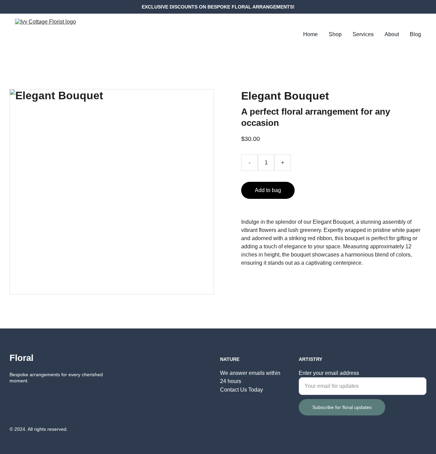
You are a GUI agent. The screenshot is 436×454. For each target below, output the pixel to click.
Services (363, 34)
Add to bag (268, 190)
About (392, 34)
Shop (335, 34)
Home (310, 34)
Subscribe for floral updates (342, 407)
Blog (415, 34)
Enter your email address (329, 373)
